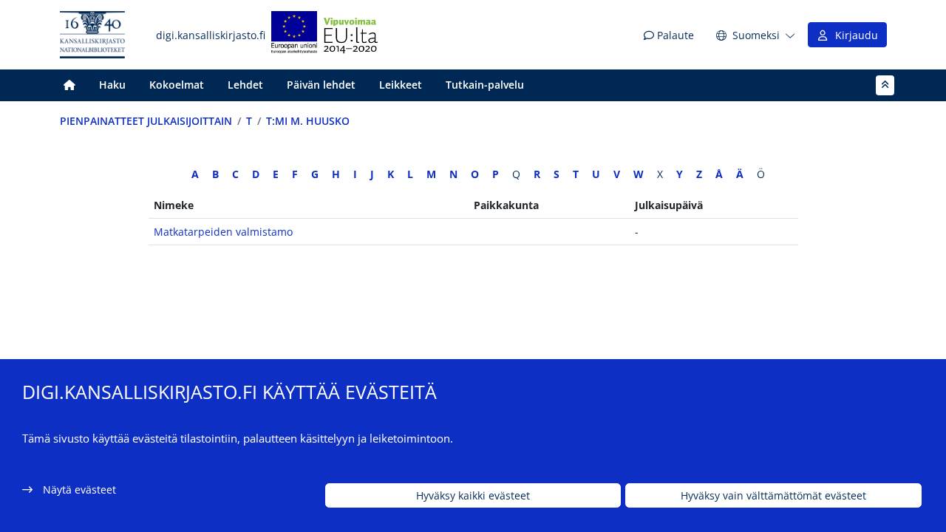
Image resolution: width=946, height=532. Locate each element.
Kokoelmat (176, 85)
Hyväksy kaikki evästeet (473, 495)
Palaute (674, 35)
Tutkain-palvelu (485, 85)
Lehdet (245, 85)
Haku (112, 85)
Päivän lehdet (321, 85)
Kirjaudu (853, 35)
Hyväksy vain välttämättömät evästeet (773, 495)
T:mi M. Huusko (308, 121)
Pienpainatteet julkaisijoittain (146, 121)
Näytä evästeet (79, 489)
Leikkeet (400, 85)
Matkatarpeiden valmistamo (223, 232)
